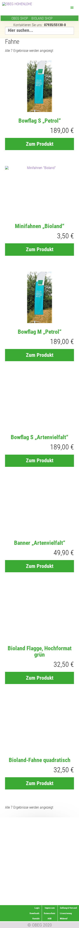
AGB (50, 918)
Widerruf (70, 897)
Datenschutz (49, 913)
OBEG (19, 18)
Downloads (35, 913)
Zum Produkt (39, 144)
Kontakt (36, 918)
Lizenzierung (68, 892)
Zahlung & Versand (65, 902)
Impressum (50, 908)
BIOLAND (42, 18)
